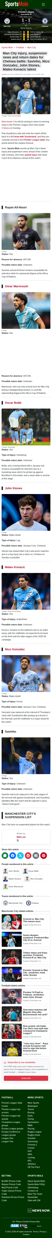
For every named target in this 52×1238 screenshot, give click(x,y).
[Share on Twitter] (20, 855)
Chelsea (45, 26)
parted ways (31, 155)
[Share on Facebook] (12, 855)
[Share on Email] (36, 855)
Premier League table (34, 140)
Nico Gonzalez (15, 649)
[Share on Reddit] (28, 855)
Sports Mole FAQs (36, 1184)
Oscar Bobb (13, 402)
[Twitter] (18, 840)
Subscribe (26, 1078)
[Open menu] (43, 4)
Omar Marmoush (16, 286)
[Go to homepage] (17, 4)
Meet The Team (35, 1194)
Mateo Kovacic (15, 567)
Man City (7, 26)
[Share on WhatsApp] (5, 855)
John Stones (13, 488)
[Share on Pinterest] (43, 855)
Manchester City (9, 121)
